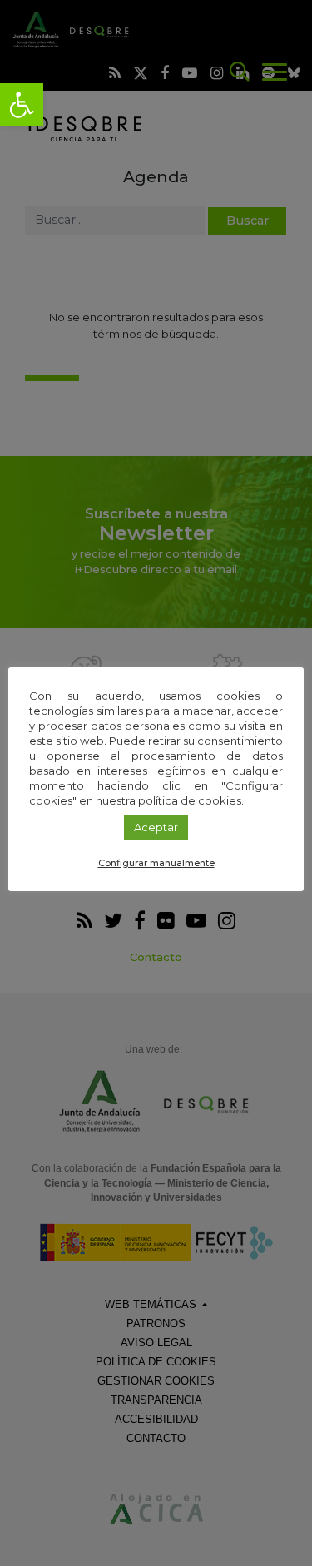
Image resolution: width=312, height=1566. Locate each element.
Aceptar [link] (156, 827)
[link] (21, 104)
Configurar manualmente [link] (156, 863)
